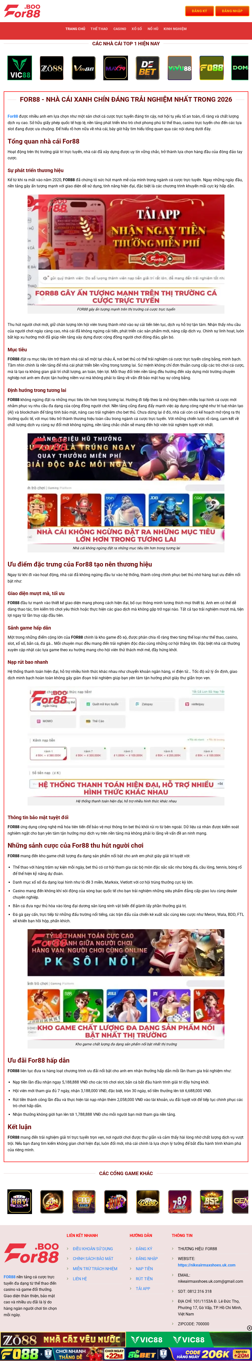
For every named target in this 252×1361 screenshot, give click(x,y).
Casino (119, 29)
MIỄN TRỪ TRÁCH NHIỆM (95, 1268)
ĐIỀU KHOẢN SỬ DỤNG (93, 1249)
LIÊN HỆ (80, 1279)
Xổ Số (137, 29)
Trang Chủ (75, 29)
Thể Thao (99, 29)
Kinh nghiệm (175, 29)
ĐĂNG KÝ (144, 1249)
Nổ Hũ (153, 29)
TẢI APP (143, 1288)
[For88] (28, 11)
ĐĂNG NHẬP (147, 1258)
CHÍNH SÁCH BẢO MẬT (93, 1258)
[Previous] (14, 69)
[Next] (237, 69)
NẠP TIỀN (144, 1268)
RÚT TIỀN (144, 1279)
